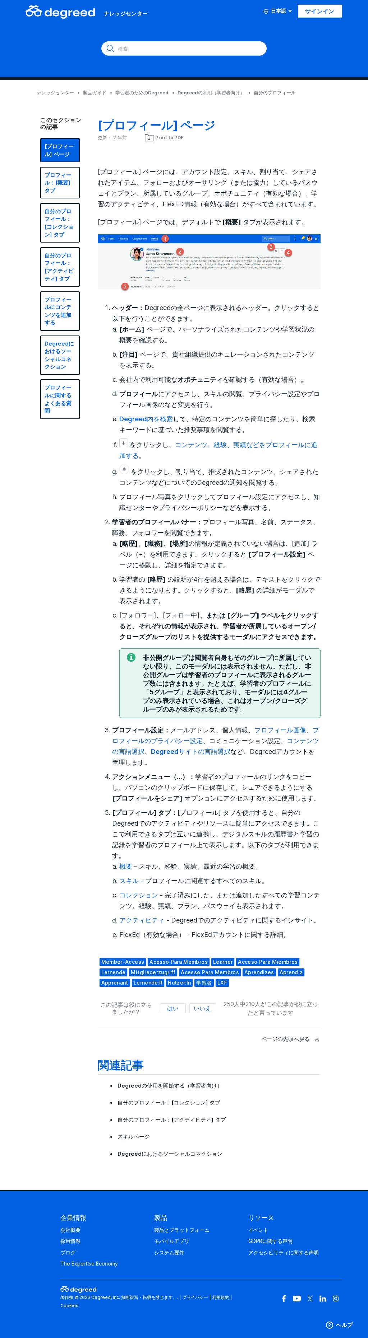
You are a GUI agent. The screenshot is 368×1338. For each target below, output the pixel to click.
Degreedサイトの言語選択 (190, 751)
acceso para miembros (268, 961)
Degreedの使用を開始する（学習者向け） (170, 1085)
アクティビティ (142, 920)
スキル (129, 880)
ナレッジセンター (55, 92)
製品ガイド (94, 92)
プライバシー (195, 1297)
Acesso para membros (210, 972)
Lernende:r (148, 982)
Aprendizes (259, 972)
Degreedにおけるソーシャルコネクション (59, 355)
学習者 (204, 982)
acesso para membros (179, 961)
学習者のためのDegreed (142, 92)
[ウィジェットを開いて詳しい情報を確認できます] (339, 1325)
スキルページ (134, 1136)
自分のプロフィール (275, 92)
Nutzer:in (179, 982)
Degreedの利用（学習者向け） (211, 92)
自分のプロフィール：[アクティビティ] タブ (59, 267)
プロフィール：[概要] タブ (58, 182)
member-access (122, 961)
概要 (125, 866)
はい (173, 1008)
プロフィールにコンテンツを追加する (58, 311)
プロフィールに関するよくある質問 (58, 399)
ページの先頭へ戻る (285, 1039)
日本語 (278, 11)
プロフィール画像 (280, 729)
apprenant (114, 982)
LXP (222, 982)
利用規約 (220, 1297)
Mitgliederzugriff (153, 972)
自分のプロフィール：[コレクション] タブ (59, 222)
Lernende (113, 972)
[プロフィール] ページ (59, 150)
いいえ (202, 1008)
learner (223, 961)
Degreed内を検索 (146, 418)
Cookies (69, 1305)
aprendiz (291, 972)
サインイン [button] (320, 11)
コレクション (138, 895)
